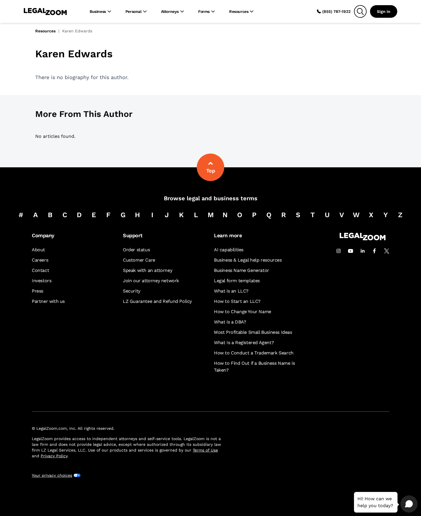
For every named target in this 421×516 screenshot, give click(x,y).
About (38, 249)
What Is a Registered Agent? (244, 342)
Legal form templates (237, 280)
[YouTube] (351, 251)
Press (37, 291)
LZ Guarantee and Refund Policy (157, 301)
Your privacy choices (52, 475)
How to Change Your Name (242, 311)
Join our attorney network (151, 280)
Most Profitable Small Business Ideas (253, 332)
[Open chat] (409, 504)
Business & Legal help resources (248, 260)
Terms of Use (205, 450)
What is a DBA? (230, 322)
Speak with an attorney (147, 270)
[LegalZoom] (363, 239)
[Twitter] (387, 251)
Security (131, 291)
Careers (40, 260)
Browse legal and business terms (210, 198)
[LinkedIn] (363, 251)
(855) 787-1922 (336, 11)
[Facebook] (375, 251)
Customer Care (139, 260)
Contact (40, 270)
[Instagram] (339, 251)
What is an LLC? (231, 291)
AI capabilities (228, 249)
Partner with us (48, 301)
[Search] (360, 11)
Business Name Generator (241, 270)
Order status (136, 249)
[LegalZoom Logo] (45, 11)
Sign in (383, 11)
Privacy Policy (54, 456)
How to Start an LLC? (237, 301)
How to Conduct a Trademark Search (254, 353)
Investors (41, 280)
